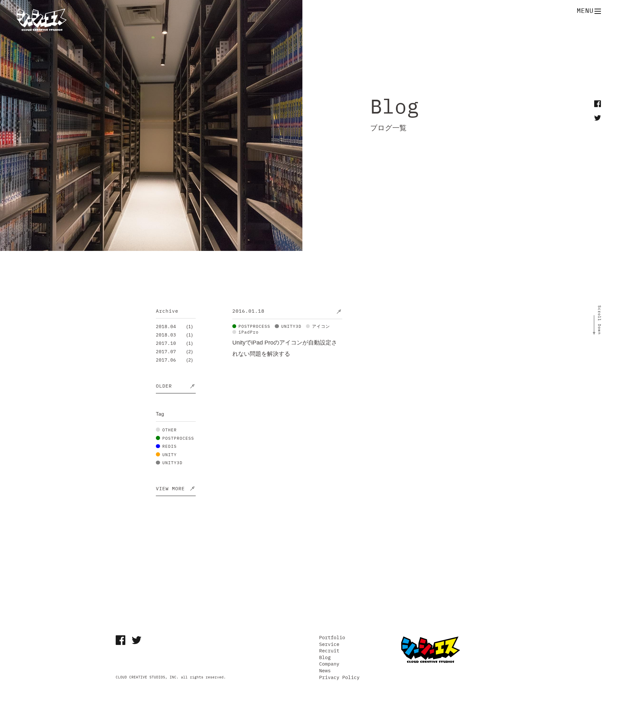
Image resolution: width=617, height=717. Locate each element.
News (325, 670)
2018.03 (166, 335)
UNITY (169, 455)
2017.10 (166, 343)
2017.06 (166, 360)
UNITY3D (172, 463)
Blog (325, 657)
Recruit (329, 650)
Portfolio (332, 637)
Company (329, 664)
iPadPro (248, 332)
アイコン (321, 327)
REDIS (169, 447)
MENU (585, 11)
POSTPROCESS (178, 438)
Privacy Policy (339, 677)
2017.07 (166, 352)
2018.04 (166, 327)
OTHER (169, 430)
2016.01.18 (248, 311)
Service (329, 644)
